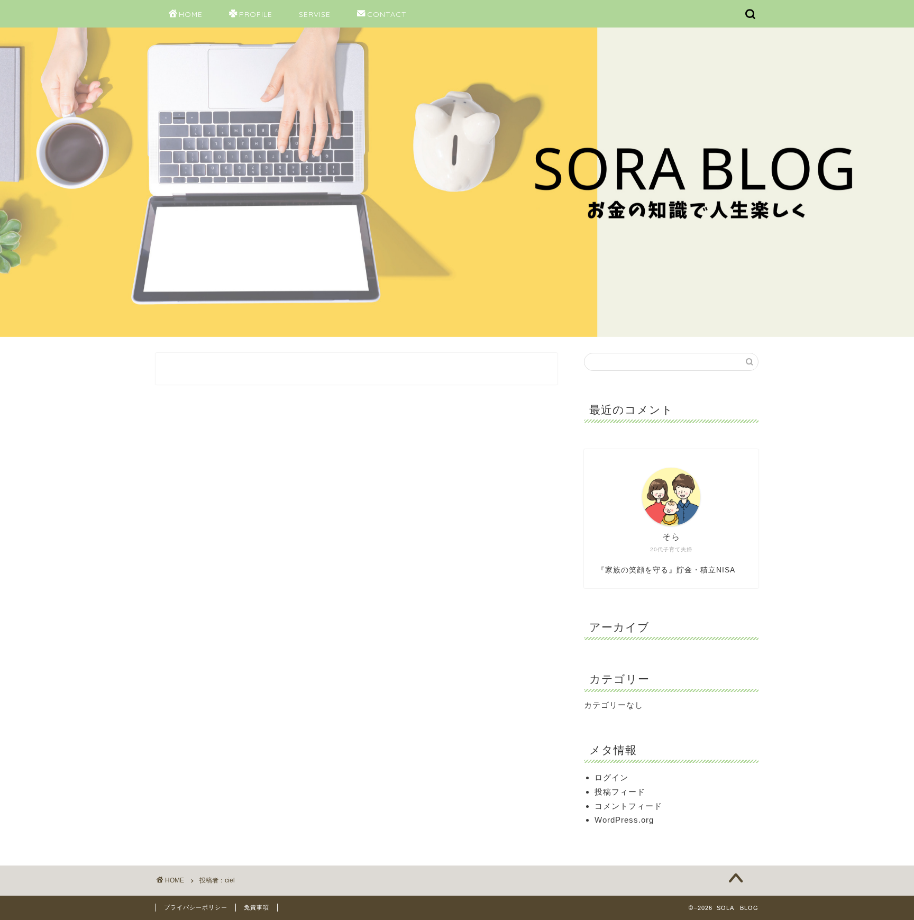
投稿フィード (620, 791)
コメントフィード (628, 805)
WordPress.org (624, 819)
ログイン (611, 777)
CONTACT (387, 14)
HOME (191, 14)
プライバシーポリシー (195, 907)
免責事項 (256, 907)
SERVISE (315, 14)
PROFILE (255, 14)
